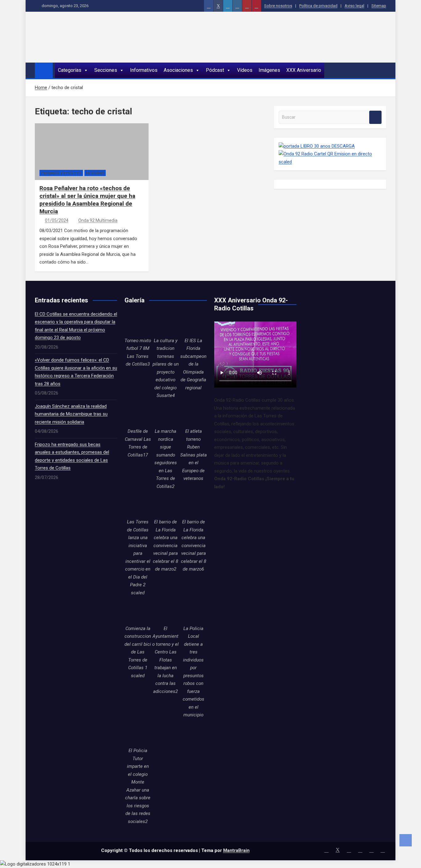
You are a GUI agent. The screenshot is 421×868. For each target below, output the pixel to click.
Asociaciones (178, 70)
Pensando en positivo (61, 173)
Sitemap (378, 5)
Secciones (105, 70)
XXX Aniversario (303, 70)
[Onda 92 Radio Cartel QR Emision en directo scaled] (330, 154)
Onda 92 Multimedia (97, 220)
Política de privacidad (318, 5)
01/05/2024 (56, 220)
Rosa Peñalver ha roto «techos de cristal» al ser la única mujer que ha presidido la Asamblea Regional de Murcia (87, 200)
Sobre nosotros (278, 5)
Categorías (69, 70)
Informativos (143, 70)
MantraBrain (236, 850)
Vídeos (244, 70)
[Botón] (208, 6)
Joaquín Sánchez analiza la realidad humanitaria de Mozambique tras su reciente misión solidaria (71, 414)
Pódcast (215, 70)
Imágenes (269, 70)
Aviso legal (354, 5)
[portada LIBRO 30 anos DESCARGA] (317, 146)
